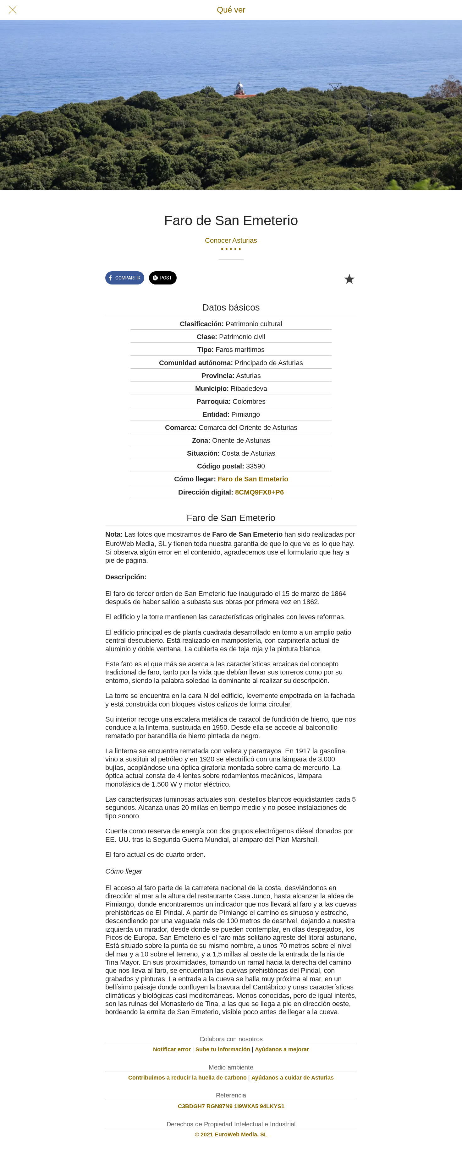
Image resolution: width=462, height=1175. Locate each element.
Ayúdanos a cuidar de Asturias (292, 1078)
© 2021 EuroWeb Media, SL (231, 1134)
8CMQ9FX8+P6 (259, 492)
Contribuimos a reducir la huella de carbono (187, 1078)
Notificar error (172, 1049)
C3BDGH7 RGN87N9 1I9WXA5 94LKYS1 (231, 1106)
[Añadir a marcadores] (349, 278)
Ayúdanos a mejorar (282, 1049)
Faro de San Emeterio (253, 479)
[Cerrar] (12, 10)
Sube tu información (222, 1049)
